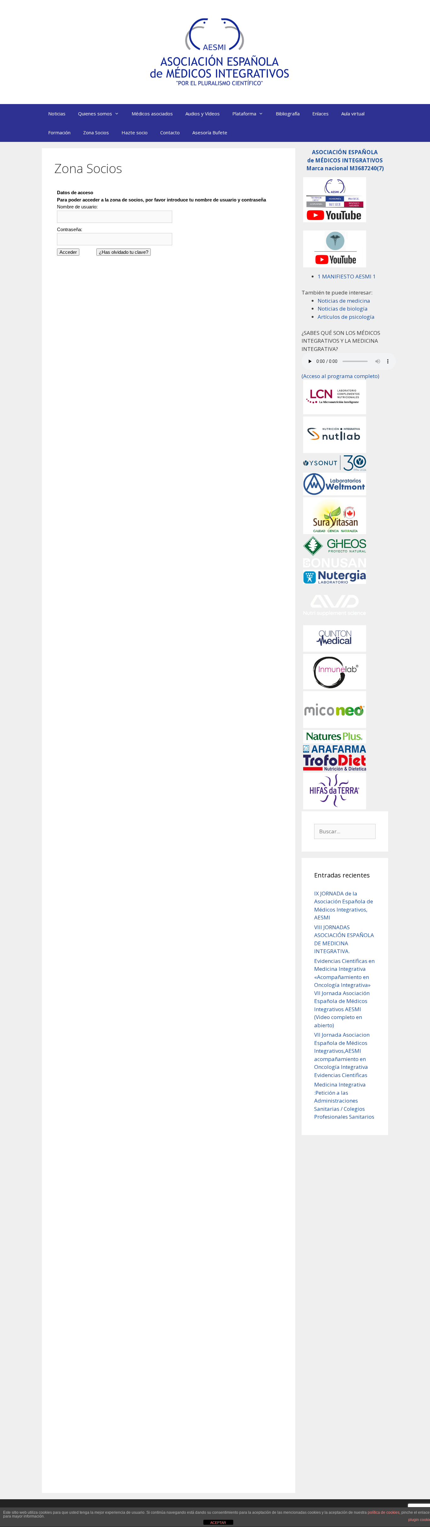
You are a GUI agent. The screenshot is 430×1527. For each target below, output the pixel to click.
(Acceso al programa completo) (340, 376)
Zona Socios (96, 132)
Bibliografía (288, 113)
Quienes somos (95, 113)
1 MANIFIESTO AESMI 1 (347, 276)
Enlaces (320, 113)
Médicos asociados (152, 113)
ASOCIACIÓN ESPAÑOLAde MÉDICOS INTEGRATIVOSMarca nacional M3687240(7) (345, 160)
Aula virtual (353, 113)
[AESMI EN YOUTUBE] (335, 220)
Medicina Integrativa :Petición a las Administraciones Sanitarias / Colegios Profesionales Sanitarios (344, 1100)
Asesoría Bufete (209, 132)
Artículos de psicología (346, 316)
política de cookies (383, 1512)
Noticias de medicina (344, 300)
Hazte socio (135, 132)
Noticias (56, 113)
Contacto (170, 132)
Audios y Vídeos (202, 113)
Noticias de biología (343, 308)
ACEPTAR (218, 1522)
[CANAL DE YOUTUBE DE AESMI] (335, 265)
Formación (59, 132)
